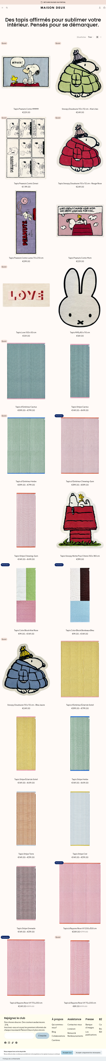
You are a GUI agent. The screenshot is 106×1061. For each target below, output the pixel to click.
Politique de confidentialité (11, 1059)
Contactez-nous (74, 1024)
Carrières (56, 1040)
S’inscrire (42, 1035)
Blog (54, 1031)
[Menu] (2, 7)
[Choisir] (103, 401)
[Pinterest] (16, 1042)
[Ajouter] (49, 252)
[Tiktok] (12, 1042)
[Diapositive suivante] (49, 73)
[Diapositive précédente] (3, 73)
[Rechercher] (7, 7)
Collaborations (58, 1036)
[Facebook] (5, 1042)
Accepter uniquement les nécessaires (88, 1052)
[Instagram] (9, 1042)
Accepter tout (67, 1052)
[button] (91, 37)
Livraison (71, 1028)
